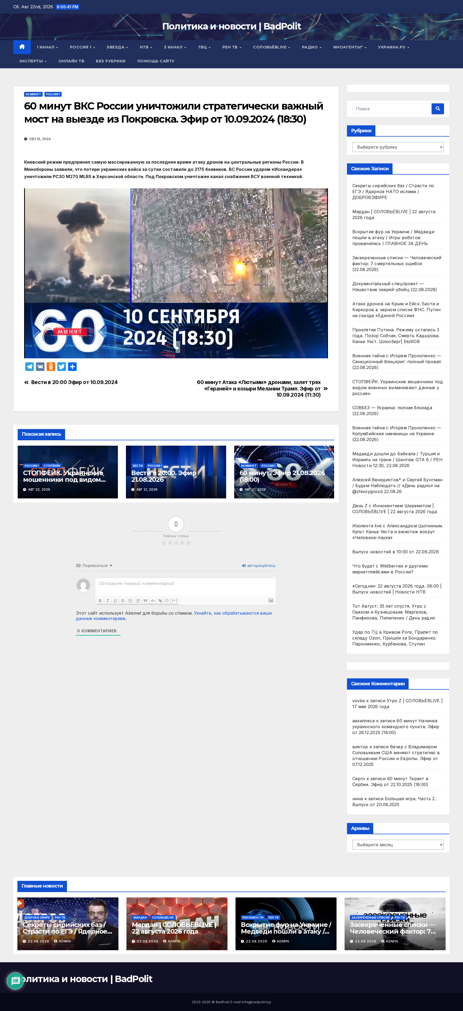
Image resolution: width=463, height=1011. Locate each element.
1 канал (46, 47)
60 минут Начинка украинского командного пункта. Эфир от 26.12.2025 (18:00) (395, 726)
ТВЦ (203, 47)
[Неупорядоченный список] (137, 600)
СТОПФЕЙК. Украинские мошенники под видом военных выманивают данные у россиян (397, 387)
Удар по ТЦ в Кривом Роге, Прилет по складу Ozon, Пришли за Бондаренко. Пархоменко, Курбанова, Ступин (395, 638)
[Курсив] (107, 600)
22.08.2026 (39, 941)
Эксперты (31, 61)
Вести (138, 465)
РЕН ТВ (230, 47)
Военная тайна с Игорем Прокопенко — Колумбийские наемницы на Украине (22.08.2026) (396, 433)
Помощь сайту (156, 61)
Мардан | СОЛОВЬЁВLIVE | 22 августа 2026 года (174, 928)
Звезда (116, 47)
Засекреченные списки (371, 917)
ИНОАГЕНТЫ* (348, 47)
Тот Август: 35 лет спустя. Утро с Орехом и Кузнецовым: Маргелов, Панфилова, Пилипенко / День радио (393, 612)
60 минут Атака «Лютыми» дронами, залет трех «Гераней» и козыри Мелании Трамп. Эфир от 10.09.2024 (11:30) (259, 388)
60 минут (33, 94)
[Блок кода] (152, 600)
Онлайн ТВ (71, 61)
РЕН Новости (252, 917)
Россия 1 (81, 47)
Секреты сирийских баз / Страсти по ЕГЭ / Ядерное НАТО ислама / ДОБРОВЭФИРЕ (393, 191)
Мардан (140, 917)
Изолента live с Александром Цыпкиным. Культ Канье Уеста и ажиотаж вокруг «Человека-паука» (397, 531)
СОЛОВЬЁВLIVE (270, 47)
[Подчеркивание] (115, 600)
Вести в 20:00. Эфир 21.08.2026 (163, 476)
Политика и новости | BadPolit (231, 26)
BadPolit (222, 1002)
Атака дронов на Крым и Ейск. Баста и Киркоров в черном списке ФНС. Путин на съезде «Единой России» (396, 309)
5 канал (174, 47)
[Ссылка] (160, 600)
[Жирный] (100, 600)
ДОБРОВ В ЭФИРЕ (37, 917)
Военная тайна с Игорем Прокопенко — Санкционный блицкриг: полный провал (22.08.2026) (396, 361)
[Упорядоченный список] (130, 600)
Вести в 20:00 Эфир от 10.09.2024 (74, 382)
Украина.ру (392, 47)
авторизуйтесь (261, 565)
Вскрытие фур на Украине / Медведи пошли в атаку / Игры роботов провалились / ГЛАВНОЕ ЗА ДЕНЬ (393, 237)
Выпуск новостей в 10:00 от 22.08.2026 (395, 551)
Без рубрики (111, 61)
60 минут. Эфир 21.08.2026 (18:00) (282, 476)
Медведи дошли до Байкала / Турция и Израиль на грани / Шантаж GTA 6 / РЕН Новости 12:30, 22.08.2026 (397, 459)
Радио (310, 47)
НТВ (145, 47)
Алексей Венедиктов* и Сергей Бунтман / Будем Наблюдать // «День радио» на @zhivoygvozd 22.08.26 (397, 485)
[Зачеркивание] (122, 600)
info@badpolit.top (256, 1002)
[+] (175, 600)
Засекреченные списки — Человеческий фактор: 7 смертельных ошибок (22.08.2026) (397, 263)
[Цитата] (145, 600)
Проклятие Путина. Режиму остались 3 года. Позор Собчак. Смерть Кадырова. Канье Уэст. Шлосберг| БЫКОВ (396, 335)
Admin (65, 941)
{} (167, 600)
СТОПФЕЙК (52, 465)
